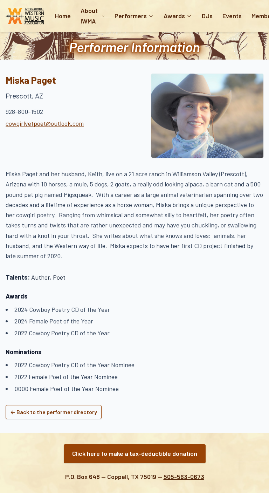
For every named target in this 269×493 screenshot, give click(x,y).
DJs (207, 16)
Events (232, 16)
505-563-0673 (184, 476)
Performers (131, 16)
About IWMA (89, 16)
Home (63, 16)
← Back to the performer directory (53, 412)
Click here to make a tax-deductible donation (134, 453)
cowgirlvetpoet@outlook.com (45, 123)
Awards (174, 16)
